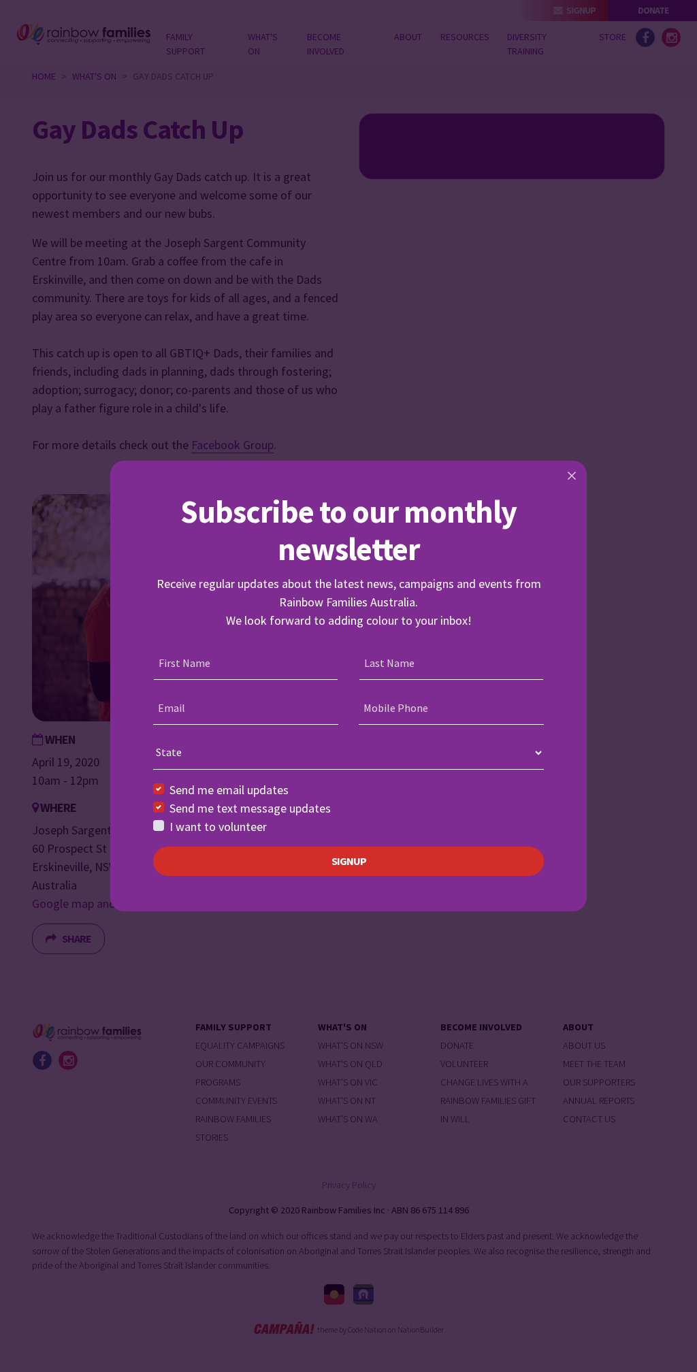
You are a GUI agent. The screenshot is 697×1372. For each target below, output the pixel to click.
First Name (184, 663)
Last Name (389, 663)
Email (171, 708)
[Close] (572, 476)
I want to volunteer (218, 826)
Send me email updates (229, 790)
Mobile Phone (395, 708)
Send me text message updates (250, 808)
